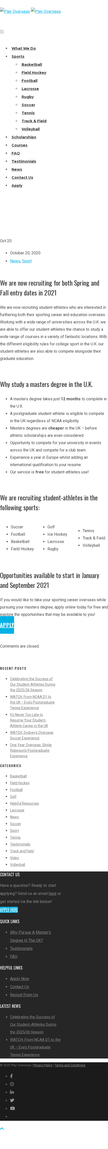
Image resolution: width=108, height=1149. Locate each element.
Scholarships (24, 137)
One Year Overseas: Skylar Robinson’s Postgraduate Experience (31, 750)
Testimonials (24, 161)
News (17, 169)
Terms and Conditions (70, 1065)
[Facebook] (11, 1076)
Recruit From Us (24, 994)
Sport (27, 261)
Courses (19, 145)
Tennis (28, 113)
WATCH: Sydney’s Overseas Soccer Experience (31, 735)
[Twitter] (12, 1100)
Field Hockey (34, 72)
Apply (17, 185)
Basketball (32, 64)
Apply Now (19, 978)
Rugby (28, 97)
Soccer (28, 105)
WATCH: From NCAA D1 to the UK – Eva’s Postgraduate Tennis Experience (32, 702)
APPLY (7, 625)
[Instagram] (12, 1084)
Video (14, 858)
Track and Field (22, 851)
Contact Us (22, 177)
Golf (13, 797)
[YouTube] (12, 1108)
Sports (18, 56)
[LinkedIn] (12, 1092)
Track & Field (34, 121)
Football (29, 80)
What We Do (24, 48)
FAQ (16, 153)
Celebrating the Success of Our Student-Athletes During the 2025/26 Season (32, 684)
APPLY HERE (9, 910)
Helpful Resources (24, 803)
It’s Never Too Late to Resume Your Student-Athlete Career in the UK (29, 720)
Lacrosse (30, 88)
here (53, 893)
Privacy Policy (42, 1065)
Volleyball (31, 129)
